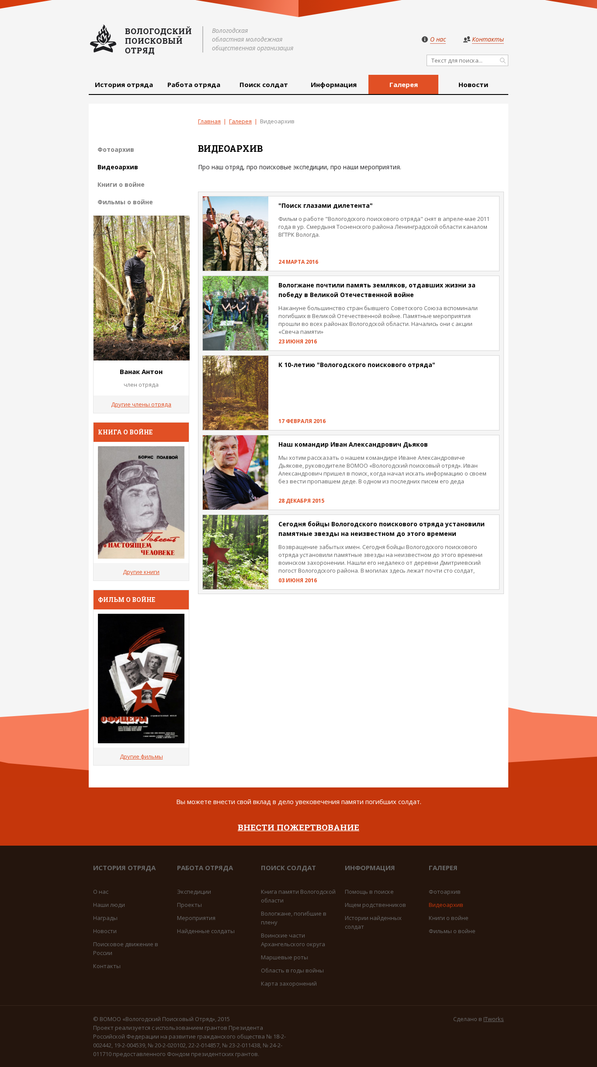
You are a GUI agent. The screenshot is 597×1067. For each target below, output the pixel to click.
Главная (209, 121)
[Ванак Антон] (142, 358)
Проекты (189, 905)
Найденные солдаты (206, 931)
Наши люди (109, 905)
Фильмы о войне (125, 202)
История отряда (124, 84)
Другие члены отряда (141, 404)
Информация (334, 84)
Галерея (403, 84)
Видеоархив (117, 167)
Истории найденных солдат (373, 922)
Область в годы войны (292, 970)
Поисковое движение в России (125, 948)
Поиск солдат (263, 84)
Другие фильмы (141, 756)
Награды (105, 918)
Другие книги (141, 572)
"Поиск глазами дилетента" (325, 205)
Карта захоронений (289, 983)
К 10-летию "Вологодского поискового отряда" (356, 364)
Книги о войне (121, 184)
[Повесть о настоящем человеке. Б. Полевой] (141, 502)
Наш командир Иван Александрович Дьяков (353, 444)
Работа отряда (193, 84)
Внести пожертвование (298, 827)
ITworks (493, 1019)
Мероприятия (196, 918)
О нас (100, 892)
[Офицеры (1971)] (141, 678)
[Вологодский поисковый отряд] (141, 39)
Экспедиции (194, 892)
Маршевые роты (284, 957)
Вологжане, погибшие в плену (293, 918)
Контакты (107, 966)
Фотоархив (115, 149)
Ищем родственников (375, 905)
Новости (473, 84)
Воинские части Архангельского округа (293, 939)
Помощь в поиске (369, 892)
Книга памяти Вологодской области (298, 896)
